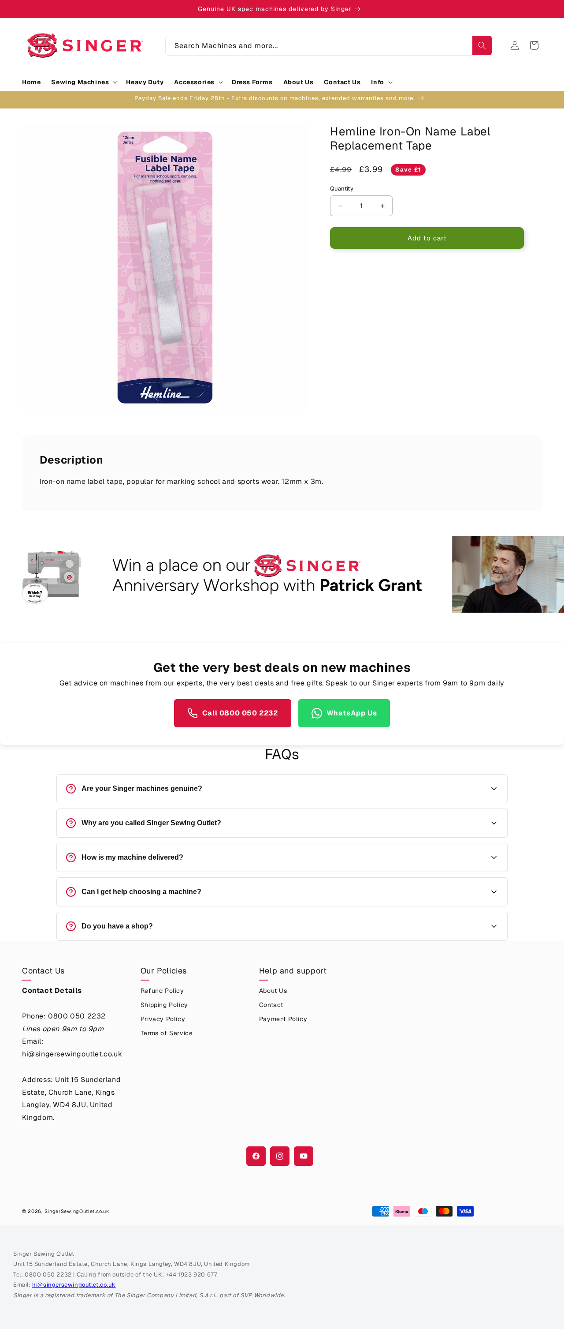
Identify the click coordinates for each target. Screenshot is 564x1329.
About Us (273, 991)
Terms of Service (167, 1033)
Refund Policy (162, 991)
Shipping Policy (164, 1005)
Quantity (341, 188)
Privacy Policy (163, 1019)
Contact (271, 1005)
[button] (83, 82)
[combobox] (329, 45)
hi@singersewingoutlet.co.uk (73, 1284)
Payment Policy (283, 1019)
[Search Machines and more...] (482, 45)
